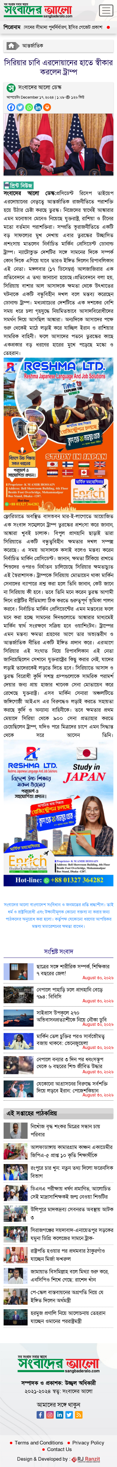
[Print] (47, 107)
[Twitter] (20, 107)
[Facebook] (11, 107)
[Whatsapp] (29, 107)
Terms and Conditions (39, 1443)
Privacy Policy (88, 1443)
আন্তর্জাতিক (32, 45)
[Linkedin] (38, 107)
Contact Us (59, 1450)
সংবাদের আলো (77, 1391)
